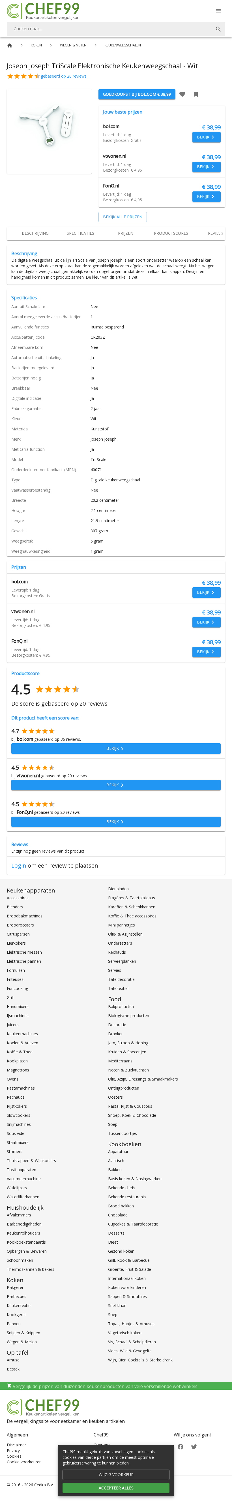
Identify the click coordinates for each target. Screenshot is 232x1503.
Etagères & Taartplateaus (131, 897)
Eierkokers (16, 943)
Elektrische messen (24, 952)
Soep (112, 1124)
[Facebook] (180, 1446)
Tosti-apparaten (21, 1169)
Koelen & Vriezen (22, 1042)
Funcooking (17, 988)
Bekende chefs (121, 1187)
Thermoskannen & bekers (30, 1269)
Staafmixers (18, 1142)
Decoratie (117, 1024)
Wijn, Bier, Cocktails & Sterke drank (140, 1360)
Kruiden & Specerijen (127, 1051)
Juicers (13, 1024)
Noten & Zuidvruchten (128, 1070)
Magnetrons (18, 1070)
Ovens (12, 1079)
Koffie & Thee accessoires (132, 916)
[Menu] (218, 11)
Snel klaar (117, 1305)
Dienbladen (118, 888)
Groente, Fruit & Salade (129, 1269)
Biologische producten (128, 1015)
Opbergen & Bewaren (27, 1251)
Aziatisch (116, 1160)
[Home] (10, 45)
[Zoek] (218, 29)
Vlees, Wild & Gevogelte (130, 1350)
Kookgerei (16, 1314)
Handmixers (18, 1006)
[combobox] (116, 29)
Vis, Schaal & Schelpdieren (132, 1341)
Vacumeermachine (24, 1178)
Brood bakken (121, 1206)
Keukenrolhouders (23, 1233)
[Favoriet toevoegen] (182, 94)
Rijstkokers (17, 1106)
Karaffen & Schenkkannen (131, 907)
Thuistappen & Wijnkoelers (31, 1160)
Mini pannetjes (121, 925)
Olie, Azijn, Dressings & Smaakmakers (143, 1079)
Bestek (13, 1369)
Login (18, 865)
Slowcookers (18, 1115)
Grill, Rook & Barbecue (129, 1260)
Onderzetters (120, 943)
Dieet (113, 1242)
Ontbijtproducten (123, 1088)
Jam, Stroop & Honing (128, 1042)
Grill (10, 997)
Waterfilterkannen (23, 1196)
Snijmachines (19, 1124)
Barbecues (16, 1296)
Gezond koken (121, 1251)
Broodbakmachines (24, 916)
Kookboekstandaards (26, 1242)
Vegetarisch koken (124, 1332)
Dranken (116, 1033)
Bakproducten (121, 1006)
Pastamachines (21, 1088)
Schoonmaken (20, 1260)
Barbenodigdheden (24, 1224)
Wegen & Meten (22, 1341)
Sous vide (15, 1133)
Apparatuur (118, 1151)
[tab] (35, 233)
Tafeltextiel (118, 988)
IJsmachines (18, 1015)
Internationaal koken (127, 1278)
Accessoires (18, 897)
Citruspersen (18, 934)
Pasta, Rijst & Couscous (130, 1106)
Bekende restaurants (127, 1196)
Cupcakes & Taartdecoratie (133, 1224)
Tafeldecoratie (121, 979)
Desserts (116, 1233)
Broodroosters (20, 925)
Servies (114, 970)
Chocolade (118, 1215)
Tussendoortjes (122, 1133)
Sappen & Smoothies (127, 1296)
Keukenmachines (22, 1033)
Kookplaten (17, 1061)
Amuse (13, 1360)
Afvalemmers (19, 1215)
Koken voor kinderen (127, 1287)
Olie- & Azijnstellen (125, 934)
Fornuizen (16, 970)
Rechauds (16, 1097)
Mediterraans (120, 1061)
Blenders (15, 907)
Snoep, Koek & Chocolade (132, 1115)
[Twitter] (194, 1446)
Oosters (115, 1097)
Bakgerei (15, 1287)
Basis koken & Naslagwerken (135, 1178)
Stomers (14, 1151)
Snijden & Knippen (23, 1332)
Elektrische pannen (24, 961)
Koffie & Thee (20, 1051)
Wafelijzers (17, 1187)
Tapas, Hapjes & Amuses (131, 1323)
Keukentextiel (19, 1305)
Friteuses (15, 979)
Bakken (115, 1169)
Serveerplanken (122, 961)
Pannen (14, 1323)
